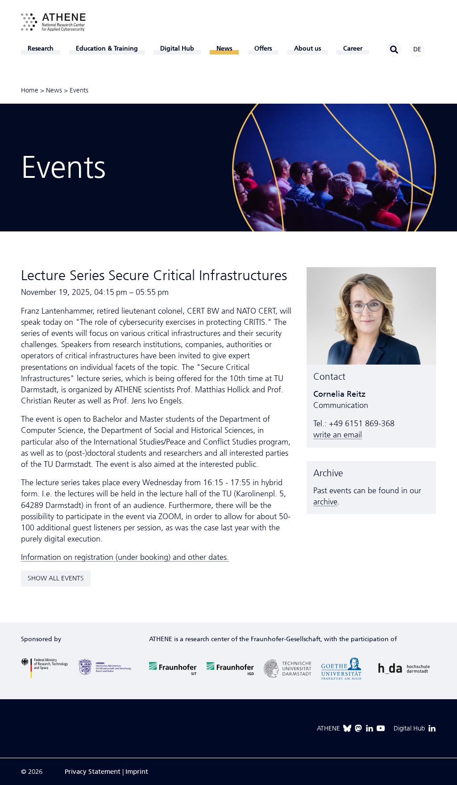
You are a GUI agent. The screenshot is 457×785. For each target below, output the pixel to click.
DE (417, 49)
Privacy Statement (92, 772)
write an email (337, 435)
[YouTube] (381, 728)
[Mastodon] (358, 728)
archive (325, 502)
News (54, 90)
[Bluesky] (347, 728)
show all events (56, 578)
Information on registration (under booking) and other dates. (125, 557)
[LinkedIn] (370, 728)
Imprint (136, 772)
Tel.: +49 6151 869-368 (354, 423)
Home (29, 90)
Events (79, 90)
